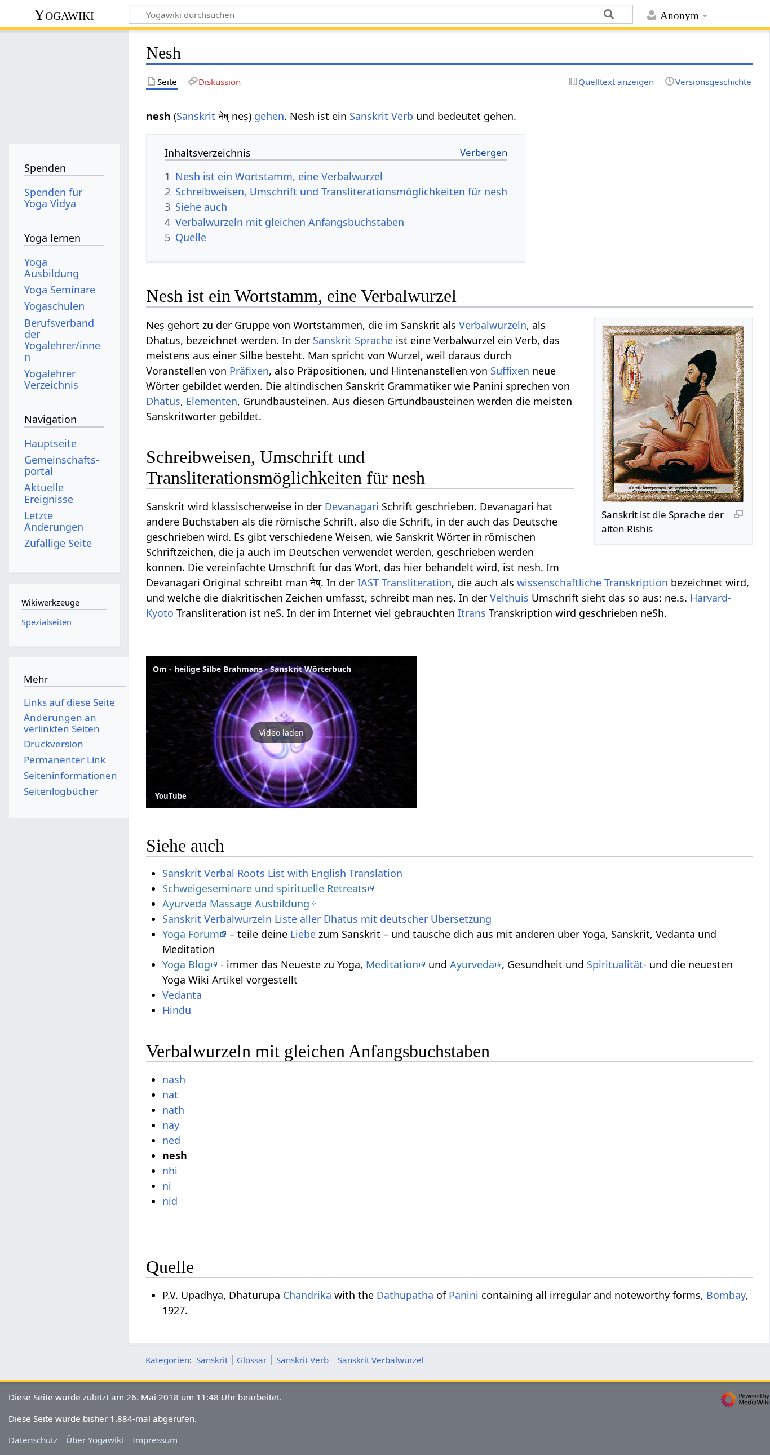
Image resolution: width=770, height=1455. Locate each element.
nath (173, 1109)
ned (171, 1140)
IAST (368, 582)
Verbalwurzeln (492, 325)
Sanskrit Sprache (353, 340)
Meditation (392, 964)
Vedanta (182, 995)
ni (166, 1186)
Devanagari (352, 506)
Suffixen (509, 370)
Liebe (303, 934)
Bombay (725, 1295)
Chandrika (307, 1295)
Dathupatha (405, 1295)
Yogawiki (64, 14)
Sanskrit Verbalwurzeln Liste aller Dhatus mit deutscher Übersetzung (327, 918)
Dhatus (163, 401)
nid (170, 1201)
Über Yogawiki (94, 1439)
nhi (170, 1170)
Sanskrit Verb (381, 116)
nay (170, 1125)
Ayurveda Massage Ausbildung (235, 903)
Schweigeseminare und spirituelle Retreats (264, 888)
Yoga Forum (190, 934)
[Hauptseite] (64, 83)
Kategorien (167, 1359)
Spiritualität (615, 964)
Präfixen (249, 370)
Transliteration (417, 582)
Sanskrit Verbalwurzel (381, 1359)
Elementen (211, 401)
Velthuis (509, 597)
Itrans (472, 613)
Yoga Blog (186, 964)
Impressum (155, 1439)
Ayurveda (472, 964)
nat (170, 1094)
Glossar (252, 1359)
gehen (269, 116)
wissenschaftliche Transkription (592, 582)
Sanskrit (195, 116)
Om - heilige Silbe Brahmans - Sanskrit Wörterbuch (252, 669)
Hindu (176, 1010)
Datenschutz (32, 1439)
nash (173, 1079)
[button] (281, 732)
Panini (464, 1295)
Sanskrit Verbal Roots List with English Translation (282, 873)
